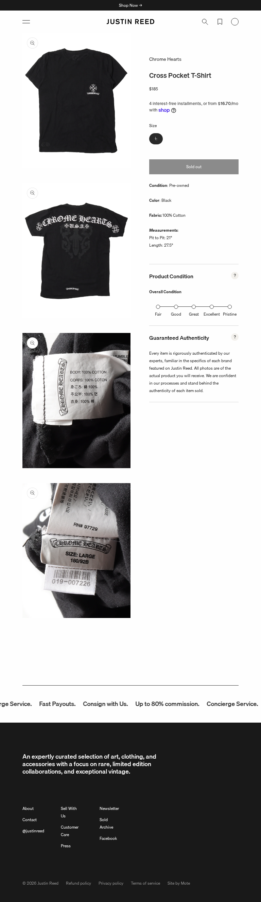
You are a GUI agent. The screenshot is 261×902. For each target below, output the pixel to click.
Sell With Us (69, 812)
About (28, 808)
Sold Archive (106, 823)
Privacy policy (111, 883)
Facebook (108, 838)
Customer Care (70, 831)
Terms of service (145, 883)
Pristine (230, 314)
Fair (158, 314)
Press (66, 846)
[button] (26, 21)
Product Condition (171, 276)
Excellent (212, 314)
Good (176, 314)
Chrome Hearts (165, 59)
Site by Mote (179, 883)
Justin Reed (47, 883)
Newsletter (109, 808)
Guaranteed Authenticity (179, 337)
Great (194, 314)
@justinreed (33, 831)
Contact (29, 819)
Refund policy (78, 883)
